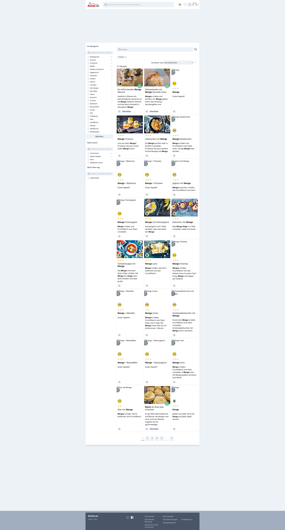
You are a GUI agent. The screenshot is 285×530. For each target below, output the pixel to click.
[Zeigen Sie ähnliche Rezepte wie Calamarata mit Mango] (147, 155)
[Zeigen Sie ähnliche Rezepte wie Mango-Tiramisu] (119, 155)
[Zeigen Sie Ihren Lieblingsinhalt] (185, 4)
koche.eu (93, 515)
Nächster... (99, 136)
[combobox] (138, 4)
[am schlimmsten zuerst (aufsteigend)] (195, 63)
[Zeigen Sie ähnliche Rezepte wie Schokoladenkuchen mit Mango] (174, 335)
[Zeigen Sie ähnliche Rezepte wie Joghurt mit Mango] (174, 194)
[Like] (139, 86)
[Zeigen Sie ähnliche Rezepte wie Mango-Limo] (174, 382)
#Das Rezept (126, 111)
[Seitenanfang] (280, 525)
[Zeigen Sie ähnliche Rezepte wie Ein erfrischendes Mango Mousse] (119, 111)
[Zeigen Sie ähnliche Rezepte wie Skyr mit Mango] (119, 429)
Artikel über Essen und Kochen (151, 526)
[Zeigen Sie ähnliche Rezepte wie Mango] (174, 111)
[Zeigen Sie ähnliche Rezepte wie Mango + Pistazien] (147, 194)
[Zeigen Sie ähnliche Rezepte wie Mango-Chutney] (174, 285)
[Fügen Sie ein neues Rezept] (189, 4)
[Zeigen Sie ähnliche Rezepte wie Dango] (174, 429)
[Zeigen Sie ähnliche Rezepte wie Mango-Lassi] (147, 285)
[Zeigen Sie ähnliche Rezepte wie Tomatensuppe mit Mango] (119, 285)
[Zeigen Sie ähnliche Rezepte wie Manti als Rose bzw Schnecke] (147, 429)
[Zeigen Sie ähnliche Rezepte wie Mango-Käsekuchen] (174, 155)
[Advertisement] (143, 24)
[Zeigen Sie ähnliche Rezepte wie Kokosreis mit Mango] (174, 236)
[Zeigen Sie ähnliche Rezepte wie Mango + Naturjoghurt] (147, 382)
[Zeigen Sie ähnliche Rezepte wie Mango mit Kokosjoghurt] (147, 236)
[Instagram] (127, 517)
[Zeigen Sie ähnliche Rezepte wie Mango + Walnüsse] (119, 194)
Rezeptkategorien (169, 523)
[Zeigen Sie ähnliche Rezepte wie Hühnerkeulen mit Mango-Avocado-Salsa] (147, 111)
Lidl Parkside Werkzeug (149, 520)
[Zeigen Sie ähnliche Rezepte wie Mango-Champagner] (119, 236)
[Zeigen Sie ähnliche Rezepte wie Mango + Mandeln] (119, 335)
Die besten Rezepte (170, 519)
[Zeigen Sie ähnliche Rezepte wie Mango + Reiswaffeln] (119, 382)
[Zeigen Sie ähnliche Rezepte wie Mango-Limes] (147, 335)
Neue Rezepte (168, 516)
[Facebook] (132, 517)
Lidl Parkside (149, 516)
